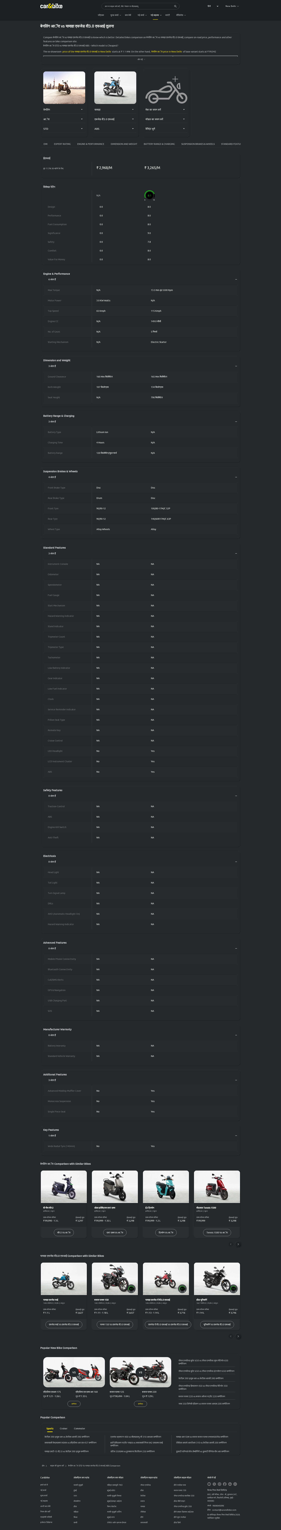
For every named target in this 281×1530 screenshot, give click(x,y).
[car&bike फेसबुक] (225, 1484)
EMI (45, 144)
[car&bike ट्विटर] (214, 1484)
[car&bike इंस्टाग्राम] (219, 1484)
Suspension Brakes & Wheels (198, 144)
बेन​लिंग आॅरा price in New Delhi (166, 51)
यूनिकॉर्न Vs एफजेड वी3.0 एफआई (217, 1324)
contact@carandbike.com (224, 1510)
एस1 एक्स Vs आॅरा (115, 1232)
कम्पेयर (74, 1404)
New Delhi (231, 6)
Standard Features (232, 144)
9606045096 (218, 1505)
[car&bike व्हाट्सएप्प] (235, 1484)
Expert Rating (62, 144)
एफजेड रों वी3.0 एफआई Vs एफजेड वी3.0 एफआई (168, 1324)
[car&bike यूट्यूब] (209, 1484)
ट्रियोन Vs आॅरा (166, 1232)
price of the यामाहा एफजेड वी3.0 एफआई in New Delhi (86, 51)
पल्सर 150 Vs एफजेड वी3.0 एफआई (115, 1324)
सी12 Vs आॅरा (63, 1232)
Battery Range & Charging (159, 144)
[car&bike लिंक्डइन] (230, 1484)
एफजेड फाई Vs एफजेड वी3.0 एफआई (64, 1324)
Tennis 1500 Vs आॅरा (217, 1232)
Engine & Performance (90, 144)
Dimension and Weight (124, 144)
